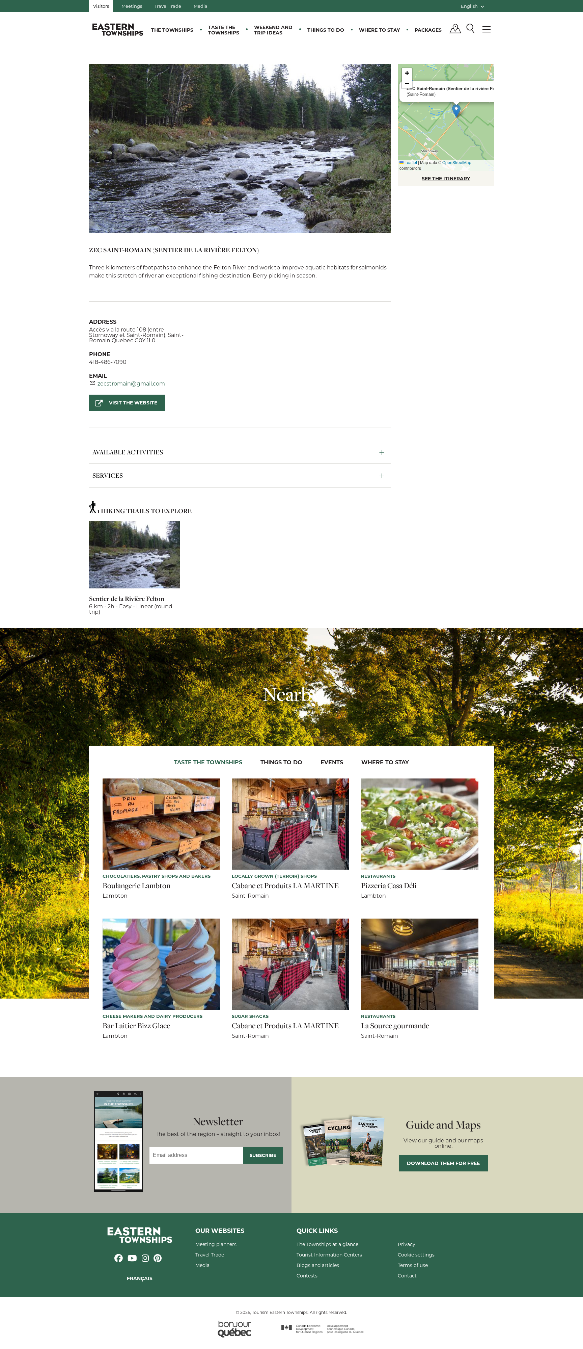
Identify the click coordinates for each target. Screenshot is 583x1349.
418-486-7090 (108, 361)
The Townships (172, 30)
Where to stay (379, 30)
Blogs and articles (318, 1265)
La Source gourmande (395, 1026)
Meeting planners (216, 1244)
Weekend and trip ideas (273, 30)
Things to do (325, 30)
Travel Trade (168, 6)
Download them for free (443, 1163)
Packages (428, 30)
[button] (456, 111)
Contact (407, 1275)
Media (200, 6)
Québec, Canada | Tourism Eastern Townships (117, 29)
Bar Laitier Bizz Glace (136, 1026)
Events (332, 762)
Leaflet (410, 162)
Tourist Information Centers (329, 1254)
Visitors (101, 6)
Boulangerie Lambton (136, 885)
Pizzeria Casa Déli (389, 885)
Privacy (406, 1244)
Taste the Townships (223, 30)
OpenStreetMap (456, 162)
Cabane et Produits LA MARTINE (285, 885)
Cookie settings (416, 1254)
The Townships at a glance (327, 1244)
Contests (307, 1275)
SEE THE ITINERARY (446, 178)
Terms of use (413, 1265)
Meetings (131, 6)
